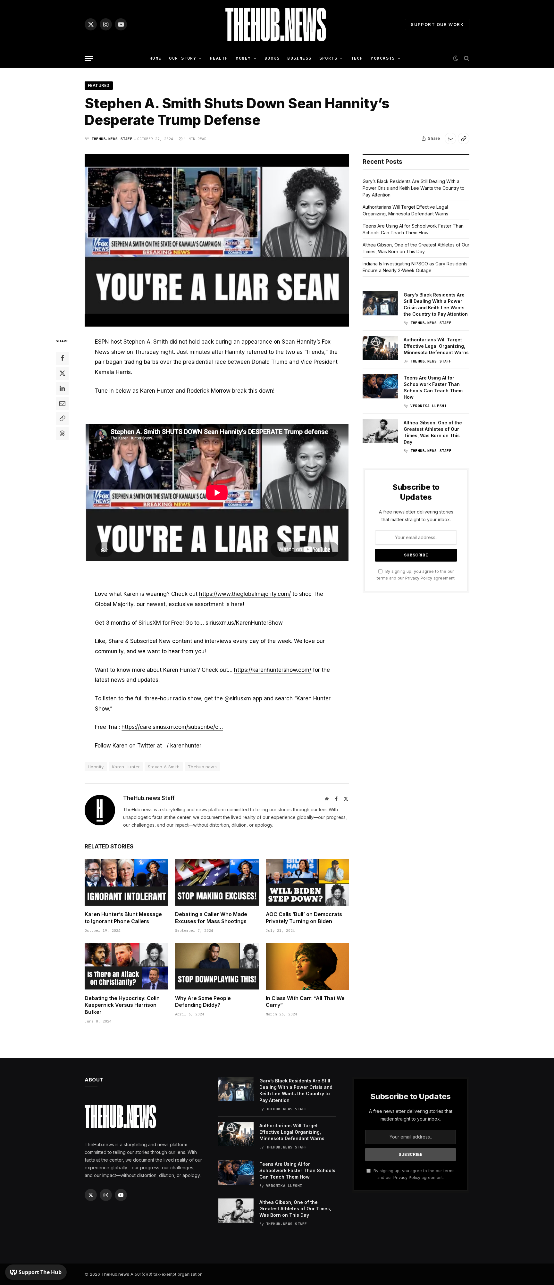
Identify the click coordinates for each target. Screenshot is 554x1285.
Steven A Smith (164, 766)
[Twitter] (62, 373)
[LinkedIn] (62, 388)
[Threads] (62, 433)
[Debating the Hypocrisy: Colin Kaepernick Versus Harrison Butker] (126, 966)
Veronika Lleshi (428, 406)
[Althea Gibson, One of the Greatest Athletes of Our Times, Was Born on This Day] (380, 431)
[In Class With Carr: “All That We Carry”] (307, 966)
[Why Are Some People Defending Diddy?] (216, 966)
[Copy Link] (463, 138)
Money (243, 58)
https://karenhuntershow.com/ (272, 670)
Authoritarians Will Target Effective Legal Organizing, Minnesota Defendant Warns (436, 346)
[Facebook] (62, 358)
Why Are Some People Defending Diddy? (203, 1001)
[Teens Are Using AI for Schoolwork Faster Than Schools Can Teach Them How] (380, 386)
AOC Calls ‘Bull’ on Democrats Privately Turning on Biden (304, 917)
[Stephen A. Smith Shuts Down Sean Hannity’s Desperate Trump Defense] (217, 240)
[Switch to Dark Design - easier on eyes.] (455, 58)
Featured (99, 85)
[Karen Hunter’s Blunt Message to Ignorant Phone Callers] (126, 882)
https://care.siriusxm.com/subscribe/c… (172, 727)
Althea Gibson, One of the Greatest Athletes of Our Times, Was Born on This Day (433, 432)
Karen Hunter (126, 766)
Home (155, 58)
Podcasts (383, 58)
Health (219, 58)
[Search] (466, 58)
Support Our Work (437, 24)
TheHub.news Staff (111, 139)
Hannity (96, 766)
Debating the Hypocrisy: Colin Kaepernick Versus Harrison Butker (122, 1005)
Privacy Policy (418, 578)
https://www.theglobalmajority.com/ (245, 594)
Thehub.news (202, 766)
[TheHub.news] (277, 24)
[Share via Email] (450, 138)
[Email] (62, 403)
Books (272, 58)
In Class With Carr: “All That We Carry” (305, 1001)
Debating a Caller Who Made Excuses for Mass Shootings (211, 917)
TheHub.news (115, 1274)
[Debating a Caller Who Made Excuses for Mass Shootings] (216, 882)
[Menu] (89, 58)
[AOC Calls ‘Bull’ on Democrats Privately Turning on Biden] (307, 882)
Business (299, 58)
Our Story (182, 58)
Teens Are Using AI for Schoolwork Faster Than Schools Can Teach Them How (433, 387)
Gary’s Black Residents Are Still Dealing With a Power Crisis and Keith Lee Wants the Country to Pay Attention (414, 188)
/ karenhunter (184, 745)
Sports (328, 58)
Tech (357, 58)
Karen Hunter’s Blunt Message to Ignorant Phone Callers (123, 917)
